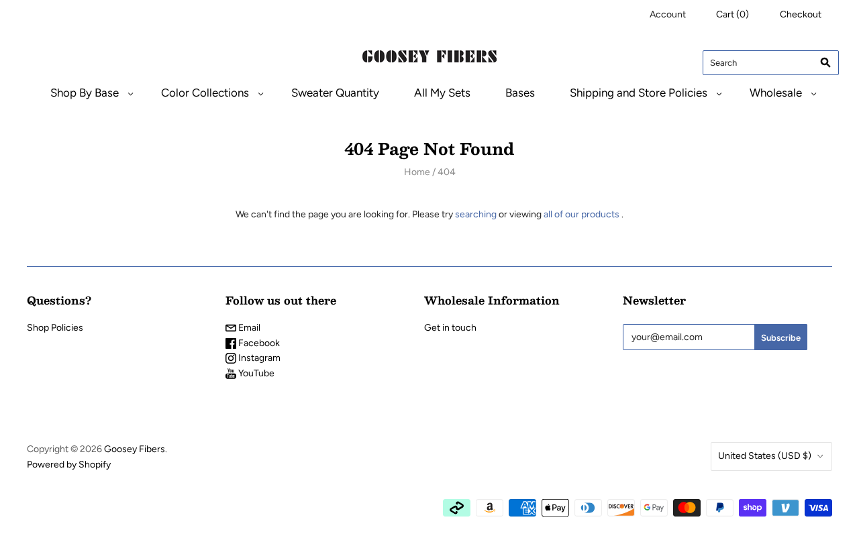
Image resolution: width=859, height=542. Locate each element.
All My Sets (442, 92)
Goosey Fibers (134, 449)
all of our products (581, 214)
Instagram (258, 358)
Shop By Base (84, 92)
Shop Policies (55, 327)
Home (417, 172)
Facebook (258, 343)
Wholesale (776, 92)
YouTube (255, 373)
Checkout (800, 14)
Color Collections (205, 92)
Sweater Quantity (335, 92)
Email (248, 327)
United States (764, 456)
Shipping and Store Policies (638, 92)
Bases (520, 92)
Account (668, 14)
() (732, 14)
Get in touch (450, 327)
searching (476, 214)
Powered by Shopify (69, 464)
